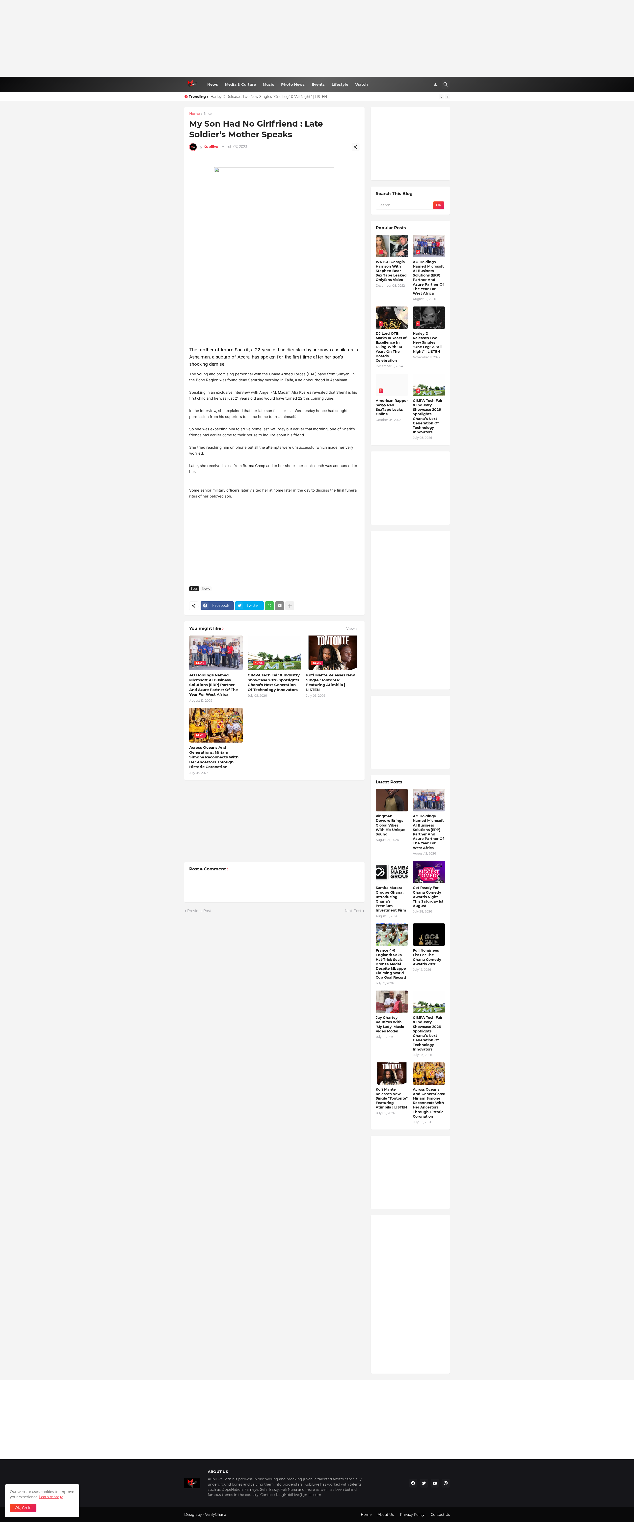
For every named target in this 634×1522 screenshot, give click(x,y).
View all (353, 628)
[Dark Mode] (436, 84)
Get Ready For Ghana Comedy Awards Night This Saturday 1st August (428, 897)
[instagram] (446, 1483)
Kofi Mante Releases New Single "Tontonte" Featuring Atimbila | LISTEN (330, 682)
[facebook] (413, 1483)
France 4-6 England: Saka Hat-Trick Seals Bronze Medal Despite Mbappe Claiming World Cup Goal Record (391, 964)
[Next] (447, 96)
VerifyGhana (215, 1514)
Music (268, 84)
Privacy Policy (412, 1514)
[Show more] (289, 605)
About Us (386, 1514)
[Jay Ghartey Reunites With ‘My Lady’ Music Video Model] (392, 1002)
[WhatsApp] (269, 605)
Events (318, 84)
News (212, 84)
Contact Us (440, 1514)
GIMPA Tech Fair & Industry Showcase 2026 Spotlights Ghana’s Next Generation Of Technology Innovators (274, 682)
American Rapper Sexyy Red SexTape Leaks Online (392, 407)
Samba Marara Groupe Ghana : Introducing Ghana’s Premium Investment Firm (391, 899)
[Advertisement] (317, 38)
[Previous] (441, 96)
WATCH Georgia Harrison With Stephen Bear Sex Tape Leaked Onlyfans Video (391, 271)
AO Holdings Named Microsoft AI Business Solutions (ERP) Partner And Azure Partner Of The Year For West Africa (213, 685)
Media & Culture (240, 84)
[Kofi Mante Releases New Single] (392, 1073)
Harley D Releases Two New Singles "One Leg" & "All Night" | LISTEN (269, 96)
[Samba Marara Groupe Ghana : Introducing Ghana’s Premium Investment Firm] (392, 872)
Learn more (49, 1497)
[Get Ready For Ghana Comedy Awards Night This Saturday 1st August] (429, 872)
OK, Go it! (23, 1508)
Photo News (293, 84)
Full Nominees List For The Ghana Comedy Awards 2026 (427, 957)
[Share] (356, 147)
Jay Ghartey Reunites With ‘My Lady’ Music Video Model (390, 1024)
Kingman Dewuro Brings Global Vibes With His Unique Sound (390, 825)
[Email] (279, 605)
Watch (361, 84)
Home (194, 114)
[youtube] (435, 1483)
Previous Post (199, 911)
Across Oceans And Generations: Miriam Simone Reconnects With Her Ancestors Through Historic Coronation (213, 757)
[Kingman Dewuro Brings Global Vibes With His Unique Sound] (392, 800)
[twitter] (424, 1483)
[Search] (446, 84)
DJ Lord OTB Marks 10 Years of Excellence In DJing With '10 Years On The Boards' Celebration (391, 347)
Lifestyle (340, 84)
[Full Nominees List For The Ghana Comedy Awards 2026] (429, 934)
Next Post (353, 911)
